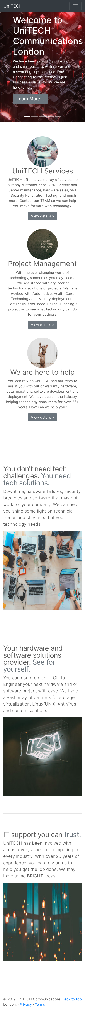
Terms (40, 1004)
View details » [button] (42, 216)
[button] (6, 66)
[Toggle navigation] (75, 6)
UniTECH (12, 6)
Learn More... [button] (30, 98)
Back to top (72, 999)
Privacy (26, 1004)
